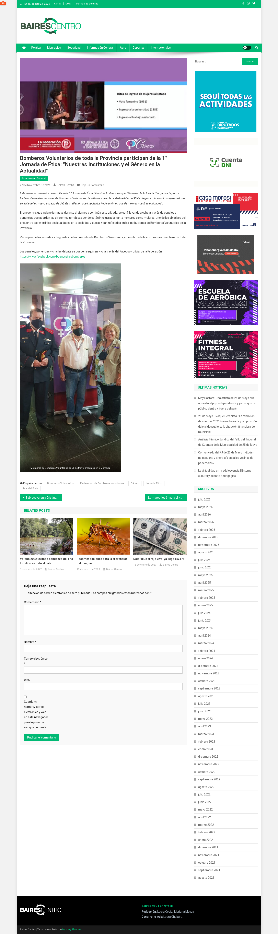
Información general (100, 47)
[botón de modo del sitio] (247, 48)
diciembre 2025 (208, 537)
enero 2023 (205, 749)
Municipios (54, 47)
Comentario (32, 602)
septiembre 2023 (209, 688)
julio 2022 (204, 794)
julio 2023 (204, 703)
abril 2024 (204, 635)
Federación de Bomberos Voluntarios (102, 483)
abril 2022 (204, 817)
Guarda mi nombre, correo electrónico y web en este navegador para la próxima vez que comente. (36, 714)
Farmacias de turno (87, 3)
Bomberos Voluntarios (60, 483)
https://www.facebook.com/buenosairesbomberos (52, 256)
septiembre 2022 (209, 779)
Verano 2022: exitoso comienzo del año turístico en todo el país (46, 561)
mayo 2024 (205, 628)
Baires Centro (65, 185)
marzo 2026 (206, 522)
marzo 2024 (206, 643)
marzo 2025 (206, 590)
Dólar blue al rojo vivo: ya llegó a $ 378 (158, 558)
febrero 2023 (206, 741)
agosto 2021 (206, 877)
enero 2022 (205, 839)
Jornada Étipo (154, 483)
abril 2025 (204, 582)
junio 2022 (204, 802)
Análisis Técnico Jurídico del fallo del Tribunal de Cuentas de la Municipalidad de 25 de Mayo (227, 442)
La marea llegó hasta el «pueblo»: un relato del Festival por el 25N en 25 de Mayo (167, 497)
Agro (123, 47)
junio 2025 (204, 567)
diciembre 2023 (208, 665)
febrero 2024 (206, 650)
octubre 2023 (206, 681)
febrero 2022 (206, 832)
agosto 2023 (206, 696)
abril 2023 (204, 726)
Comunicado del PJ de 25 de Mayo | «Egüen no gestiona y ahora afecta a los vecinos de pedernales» (226, 458)
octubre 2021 (206, 862)
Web (27, 680)
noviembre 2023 (208, 673)
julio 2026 (204, 499)
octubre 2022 (206, 771)
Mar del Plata (30, 488)
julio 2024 (204, 613)
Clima (57, 3)
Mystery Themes (71, 929)
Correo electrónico (36, 661)
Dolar (68, 3)
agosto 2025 (206, 552)
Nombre (30, 641)
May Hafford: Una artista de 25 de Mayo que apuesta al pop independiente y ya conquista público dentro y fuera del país (226, 403)
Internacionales (161, 47)
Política (36, 47)
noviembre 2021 (208, 855)
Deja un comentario (92, 185)
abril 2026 (204, 514)
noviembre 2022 (208, 764)
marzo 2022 (206, 824)
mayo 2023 (205, 718)
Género (135, 483)
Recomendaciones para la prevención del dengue (102, 561)
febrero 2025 (206, 597)
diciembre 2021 (208, 847)
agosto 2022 (206, 787)
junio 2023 (204, 711)
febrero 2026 (206, 529)
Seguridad (74, 47)
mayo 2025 (205, 575)
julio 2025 (204, 559)
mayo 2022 (205, 809)
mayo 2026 (205, 507)
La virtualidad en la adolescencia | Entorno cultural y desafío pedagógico (225, 473)
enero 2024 (205, 658)
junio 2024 (204, 620)
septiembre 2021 (209, 870)
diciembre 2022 (208, 756)
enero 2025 (205, 605)
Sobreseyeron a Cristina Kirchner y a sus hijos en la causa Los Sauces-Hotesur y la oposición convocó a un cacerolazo (44, 497)
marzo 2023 (206, 734)
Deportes (138, 47)
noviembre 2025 (208, 544)
